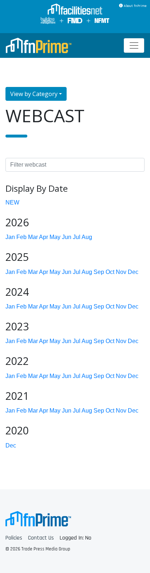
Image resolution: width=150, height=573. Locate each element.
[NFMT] (102, 20)
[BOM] (48, 20)
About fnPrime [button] (134, 5)
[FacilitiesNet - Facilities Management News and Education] (75, 10)
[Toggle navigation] (134, 45)
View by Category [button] (34, 94)
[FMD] (75, 20)
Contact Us (41, 538)
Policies (13, 538)
